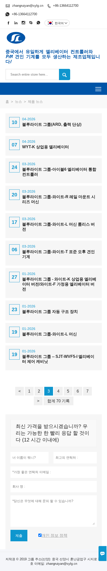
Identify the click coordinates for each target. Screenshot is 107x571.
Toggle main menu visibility (98, 88)
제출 (18, 536)
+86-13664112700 (65, 5)
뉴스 (18, 102)
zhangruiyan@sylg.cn (27, 5)
